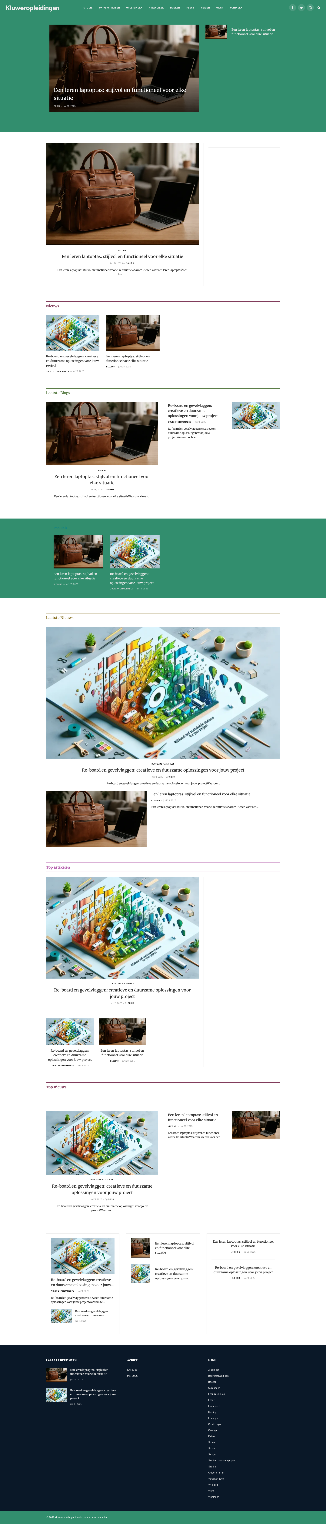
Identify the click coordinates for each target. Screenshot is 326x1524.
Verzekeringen (216, 1478)
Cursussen (214, 1387)
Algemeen (213, 1369)
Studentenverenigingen (221, 1460)
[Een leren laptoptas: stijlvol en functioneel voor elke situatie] (124, 68)
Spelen (212, 1442)
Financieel (156, 7)
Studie (87, 7)
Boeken (175, 7)
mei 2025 (132, 1375)
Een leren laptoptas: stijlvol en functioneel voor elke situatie (120, 94)
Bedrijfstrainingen (218, 1375)
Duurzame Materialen (57, 371)
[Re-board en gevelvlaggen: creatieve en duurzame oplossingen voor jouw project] (72, 333)
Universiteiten (109, 7)
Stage (211, 1454)
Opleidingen (134, 7)
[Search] (318, 7)
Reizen (205, 7)
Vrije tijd (213, 1484)
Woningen (236, 7)
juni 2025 (132, 1369)
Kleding (122, 250)
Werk (219, 7)
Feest (190, 7)
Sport (211, 1448)
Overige (212, 1430)
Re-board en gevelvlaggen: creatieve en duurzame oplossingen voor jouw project (72, 360)
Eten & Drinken (216, 1393)
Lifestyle (213, 1418)
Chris (57, 106)
